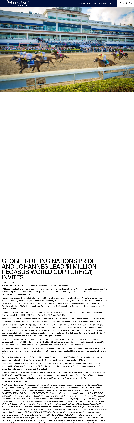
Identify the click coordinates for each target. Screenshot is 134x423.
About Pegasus (87, 3)
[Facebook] (120, 3)
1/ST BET (111, 3)
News (95, 3)
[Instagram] (123, 3)
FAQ (99, 3)
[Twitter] (126, 3)
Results (79, 3)
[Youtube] (130, 3)
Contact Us (104, 3)
